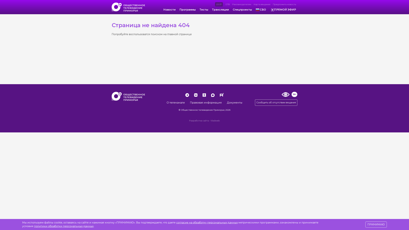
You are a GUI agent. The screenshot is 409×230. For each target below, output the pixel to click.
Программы (187, 9)
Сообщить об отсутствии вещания (276, 102)
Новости (169, 9)
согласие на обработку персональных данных (207, 222)
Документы (234, 102)
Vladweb (215, 120)
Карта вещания (262, 4)
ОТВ (227, 4)
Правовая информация (206, 102)
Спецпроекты (242, 9)
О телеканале (176, 102)
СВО (263, 9)
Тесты (204, 9)
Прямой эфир (285, 9)
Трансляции (220, 9)
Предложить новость (284, 4)
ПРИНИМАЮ (376, 224)
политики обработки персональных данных (63, 226)
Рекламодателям (241, 4)
